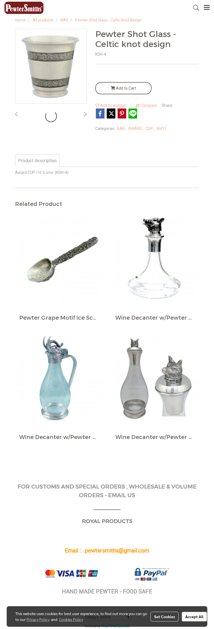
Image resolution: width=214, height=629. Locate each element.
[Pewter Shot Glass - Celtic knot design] (51, 66)
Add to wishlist (112, 105)
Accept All (194, 616)
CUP (149, 128)
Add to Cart (125, 88)
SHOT (161, 128)
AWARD (135, 128)
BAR (121, 128)
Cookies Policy (71, 619)
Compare (148, 105)
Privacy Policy (37, 619)
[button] (194, 8)
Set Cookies (164, 616)
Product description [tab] (37, 160)
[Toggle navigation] (207, 8)
